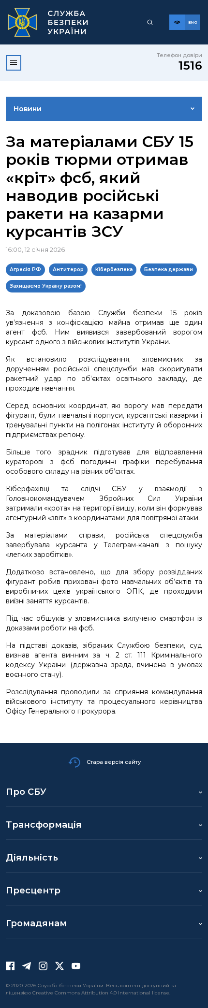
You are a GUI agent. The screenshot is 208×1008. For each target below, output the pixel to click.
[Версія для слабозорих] (177, 22)
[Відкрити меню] (13, 63)
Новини (28, 108)
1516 (190, 65)
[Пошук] (150, 22)
